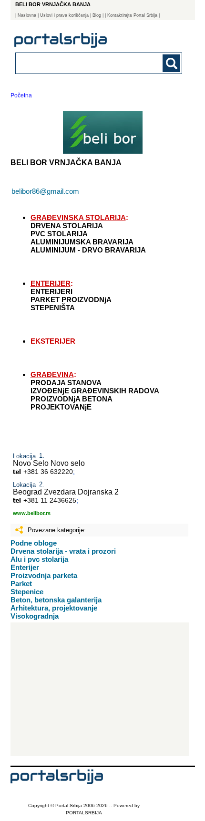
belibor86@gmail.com (45, 191)
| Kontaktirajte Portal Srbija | (132, 15)
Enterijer (24, 567)
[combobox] (83, 63)
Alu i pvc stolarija (39, 559)
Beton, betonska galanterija (56, 600)
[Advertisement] (99, 689)
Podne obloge (33, 543)
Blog (96, 15)
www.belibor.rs (32, 513)
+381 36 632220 (48, 471)
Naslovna (27, 15)
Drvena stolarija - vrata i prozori (63, 551)
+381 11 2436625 (49, 500)
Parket (21, 583)
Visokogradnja (34, 616)
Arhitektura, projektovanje (53, 608)
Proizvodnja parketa (43, 575)
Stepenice (26, 592)
